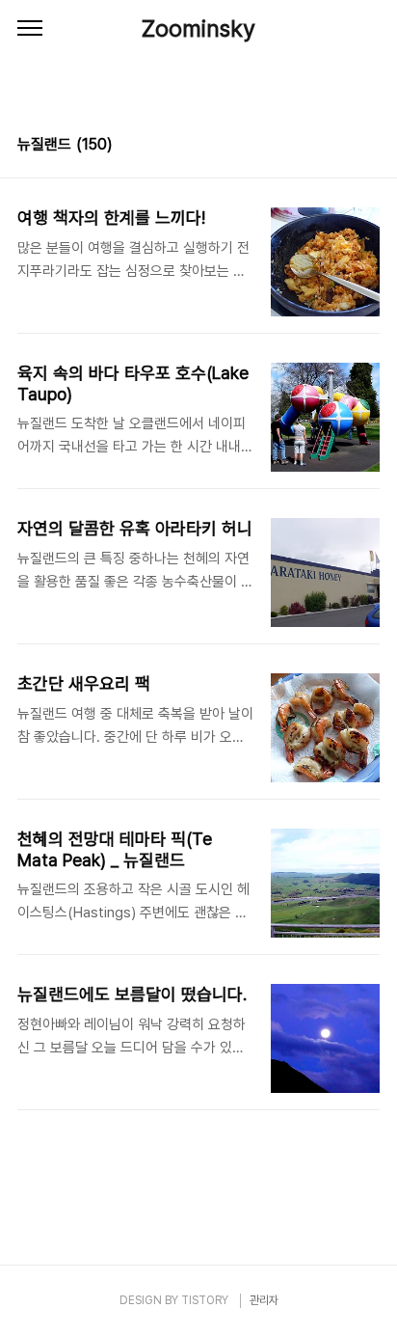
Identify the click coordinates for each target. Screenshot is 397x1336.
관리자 (264, 1300)
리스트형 (368, 146)
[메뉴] (30, 29)
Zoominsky (198, 28)
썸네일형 (341, 146)
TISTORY (204, 1300)
